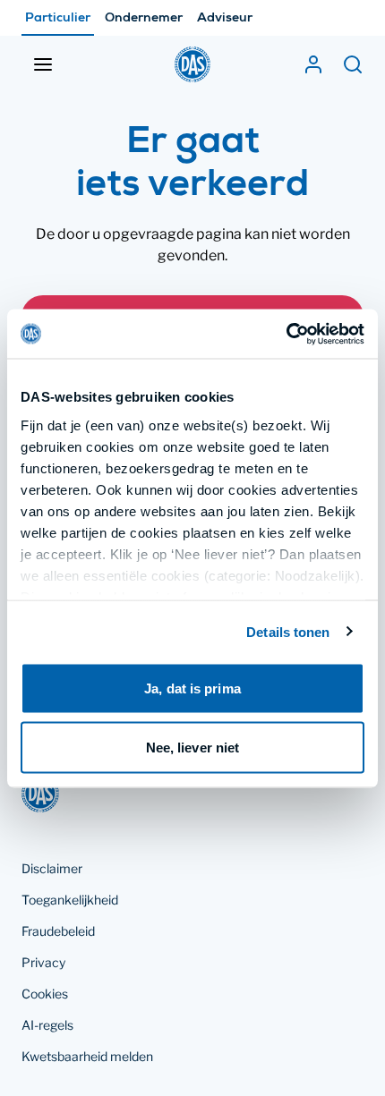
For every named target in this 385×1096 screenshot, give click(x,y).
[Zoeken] (353, 64)
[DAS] (192, 64)
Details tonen (287, 631)
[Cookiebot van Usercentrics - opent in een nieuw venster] (286, 333)
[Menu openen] (42, 64)
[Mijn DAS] (313, 64)
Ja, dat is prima (192, 688)
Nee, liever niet (193, 746)
